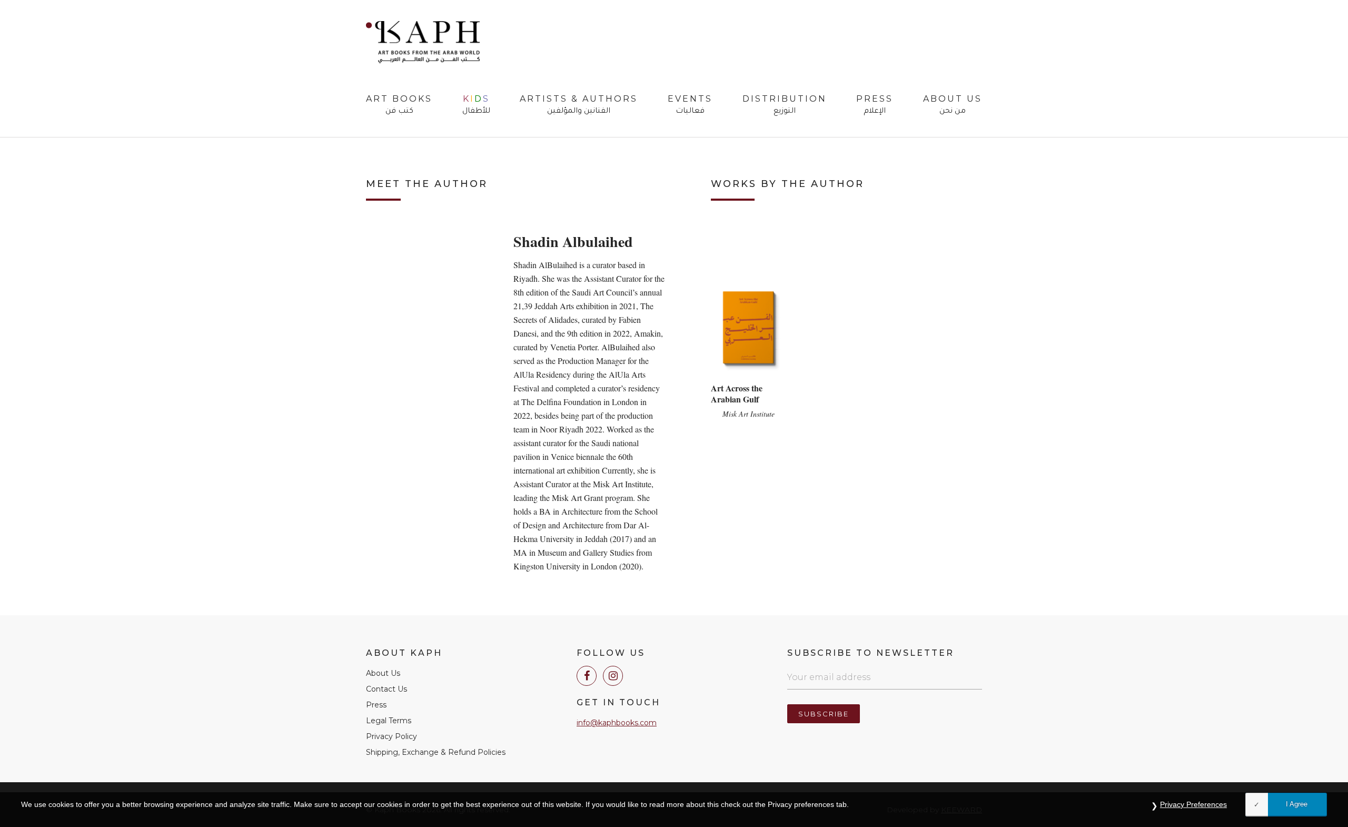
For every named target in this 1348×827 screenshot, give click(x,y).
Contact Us (386, 689)
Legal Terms (388, 720)
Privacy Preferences (1193, 804)
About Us (952, 105)
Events (690, 105)
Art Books (399, 105)
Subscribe (823, 714)
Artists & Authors (579, 105)
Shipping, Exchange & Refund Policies (436, 752)
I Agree (1296, 804)
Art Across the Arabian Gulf (736, 393)
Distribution (784, 105)
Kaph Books (423, 42)
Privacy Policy (391, 736)
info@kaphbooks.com (617, 722)
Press (874, 105)
